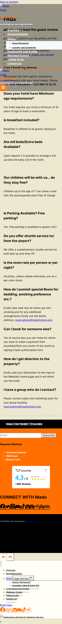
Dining (9, 578)
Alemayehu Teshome (32, 521)
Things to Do (15, 59)
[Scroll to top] (3, 557)
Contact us (14, 63)
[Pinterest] (32, 508)
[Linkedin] (28, 508)
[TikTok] (23, 508)
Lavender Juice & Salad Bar (24, 47)
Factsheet (21, 423)
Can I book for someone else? (27, 329)
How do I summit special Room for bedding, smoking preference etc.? (31, 294)
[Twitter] (7, 508)
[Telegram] (36, 508)
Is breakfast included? (21, 120)
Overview (13, 30)
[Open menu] (3, 87)
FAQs (9, 423)
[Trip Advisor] (47, 508)
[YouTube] (17, 508)
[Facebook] (2, 508)
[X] (11, 611)
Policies (36, 423)
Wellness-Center (18, 55)
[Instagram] (12, 508)
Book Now (6, 605)
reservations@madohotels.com (34, 320)
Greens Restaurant (20, 43)
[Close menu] (1, 563)
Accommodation (17, 34)
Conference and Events (22, 51)
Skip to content (9, 1)
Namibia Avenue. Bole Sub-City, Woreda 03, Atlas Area (23, 617)
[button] (31, 96)
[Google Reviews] (41, 508)
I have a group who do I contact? (30, 390)
